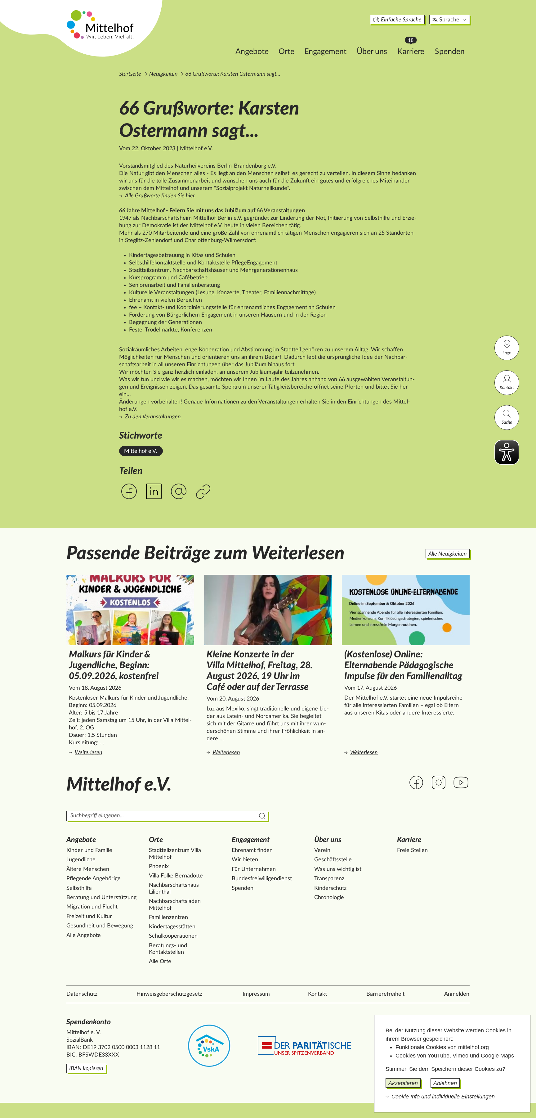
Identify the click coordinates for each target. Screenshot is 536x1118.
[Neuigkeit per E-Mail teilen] (179, 491)
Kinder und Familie (89, 850)
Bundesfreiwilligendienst (262, 878)
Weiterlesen (131, 752)
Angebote (252, 52)
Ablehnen (445, 1083)
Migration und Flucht (92, 907)
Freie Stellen (412, 850)
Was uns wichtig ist (337, 869)
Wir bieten (245, 860)
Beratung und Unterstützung (101, 897)
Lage (506, 353)
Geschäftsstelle (333, 860)
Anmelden (456, 994)
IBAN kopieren (86, 1068)
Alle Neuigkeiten (447, 554)
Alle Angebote (83, 935)
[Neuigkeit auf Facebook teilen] (129, 491)
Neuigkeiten (163, 74)
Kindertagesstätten (172, 927)
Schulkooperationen (173, 936)
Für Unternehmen (254, 869)
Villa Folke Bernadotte (176, 876)
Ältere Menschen (87, 869)
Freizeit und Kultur (89, 916)
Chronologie (329, 897)
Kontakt (507, 387)
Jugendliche (81, 860)
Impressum (256, 994)
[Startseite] (100, 24)
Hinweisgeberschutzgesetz (169, 994)
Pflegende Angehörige (93, 878)
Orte (286, 52)
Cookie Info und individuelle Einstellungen (443, 1096)
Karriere (413, 50)
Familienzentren (168, 917)
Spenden (450, 52)
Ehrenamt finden (252, 850)
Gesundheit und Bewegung (99, 926)
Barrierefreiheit (385, 994)
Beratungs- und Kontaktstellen (168, 949)
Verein (322, 850)
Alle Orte (160, 961)
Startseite (130, 74)
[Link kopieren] (204, 492)
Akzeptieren (403, 1083)
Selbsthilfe (79, 888)
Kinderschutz (330, 888)
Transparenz (329, 878)
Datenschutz (81, 994)
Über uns (372, 52)
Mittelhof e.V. (140, 451)
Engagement (325, 52)
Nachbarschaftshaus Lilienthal (174, 888)
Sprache (449, 20)
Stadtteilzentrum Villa (175, 854)
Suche (507, 422)
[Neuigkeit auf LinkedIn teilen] (154, 491)
